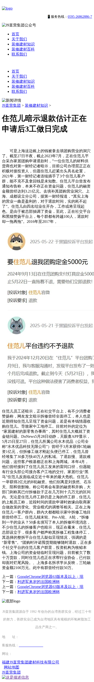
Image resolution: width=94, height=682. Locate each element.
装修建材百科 (23, 49)
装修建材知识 (23, 44)
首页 (15, 34)
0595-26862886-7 (80, 17)
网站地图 (11, 667)
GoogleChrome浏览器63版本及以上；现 (50, 577)
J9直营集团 (11, 105)
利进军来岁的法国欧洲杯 (38, 582)
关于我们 (19, 39)
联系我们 (19, 54)
